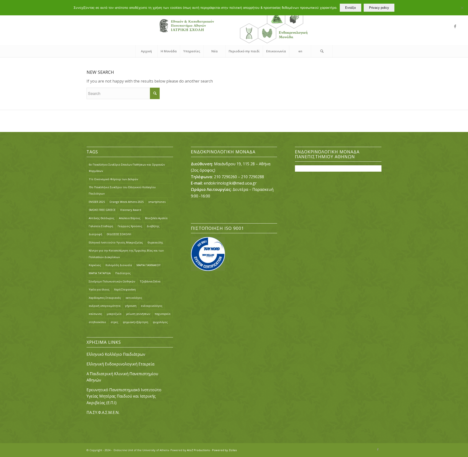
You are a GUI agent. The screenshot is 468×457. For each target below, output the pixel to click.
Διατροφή (95, 234)
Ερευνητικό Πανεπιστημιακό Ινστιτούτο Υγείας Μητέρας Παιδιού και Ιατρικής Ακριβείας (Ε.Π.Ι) (124, 396)
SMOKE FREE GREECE (102, 210)
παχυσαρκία (162, 314)
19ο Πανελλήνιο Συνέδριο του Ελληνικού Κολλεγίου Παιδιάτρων (122, 190)
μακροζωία (114, 314)
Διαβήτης (153, 226)
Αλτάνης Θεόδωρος (101, 218)
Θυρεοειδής (155, 242)
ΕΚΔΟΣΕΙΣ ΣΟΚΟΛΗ (119, 234)
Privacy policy (379, 7)
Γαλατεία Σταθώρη (101, 226)
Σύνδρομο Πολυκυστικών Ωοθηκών (112, 281)
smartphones (157, 202)
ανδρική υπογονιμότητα (104, 306)
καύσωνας (95, 314)
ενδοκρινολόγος (151, 306)
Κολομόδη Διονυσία (119, 265)
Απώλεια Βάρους (129, 218)
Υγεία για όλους (99, 289)
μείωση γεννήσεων (138, 314)
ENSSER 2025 (97, 202)
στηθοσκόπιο (97, 322)
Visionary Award (130, 210)
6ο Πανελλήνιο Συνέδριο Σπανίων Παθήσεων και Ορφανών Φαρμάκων (127, 168)
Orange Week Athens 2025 (126, 202)
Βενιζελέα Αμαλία (156, 218)
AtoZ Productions (198, 450)
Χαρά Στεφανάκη (125, 289)
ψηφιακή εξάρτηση (135, 322)
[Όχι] (461, 7)
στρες (114, 322)
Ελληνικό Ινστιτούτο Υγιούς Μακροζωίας (116, 242)
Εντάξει (350, 7)
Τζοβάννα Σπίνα (150, 281)
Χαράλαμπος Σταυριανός (105, 297)
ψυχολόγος (160, 322)
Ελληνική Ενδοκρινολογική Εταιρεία (120, 364)
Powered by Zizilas (224, 450)
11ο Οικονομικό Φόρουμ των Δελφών (113, 179)
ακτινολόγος (134, 297)
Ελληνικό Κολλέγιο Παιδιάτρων (116, 354)
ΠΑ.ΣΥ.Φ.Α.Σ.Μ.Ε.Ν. (103, 412)
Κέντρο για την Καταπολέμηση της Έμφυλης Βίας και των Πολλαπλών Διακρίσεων (126, 254)
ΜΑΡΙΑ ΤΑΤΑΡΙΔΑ (100, 273)
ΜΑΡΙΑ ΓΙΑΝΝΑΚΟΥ (148, 265)
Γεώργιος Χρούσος (130, 226)
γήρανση (130, 306)
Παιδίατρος (123, 273)
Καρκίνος (95, 265)
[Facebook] (455, 26)
